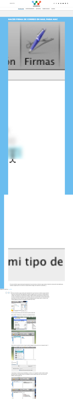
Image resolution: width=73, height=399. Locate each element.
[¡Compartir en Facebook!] (6, 293)
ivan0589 (10, 289)
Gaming (53, 8)
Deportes (38, 8)
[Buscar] (67, 3)
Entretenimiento (30, 8)
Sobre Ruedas (46, 8)
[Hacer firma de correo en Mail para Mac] (36, 151)
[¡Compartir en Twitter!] (9, 293)
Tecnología (21, 8)
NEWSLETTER (12, 3)
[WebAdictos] (36, 3)
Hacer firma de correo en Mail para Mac (33, 19)
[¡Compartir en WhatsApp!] (11, 293)
